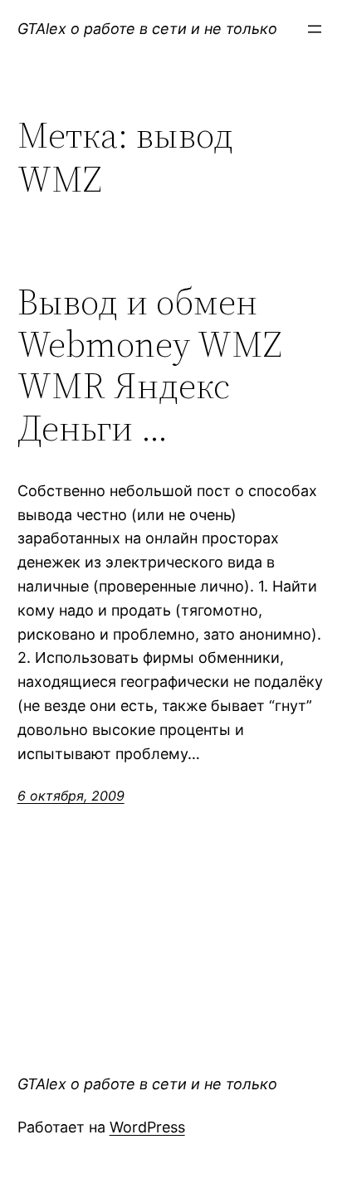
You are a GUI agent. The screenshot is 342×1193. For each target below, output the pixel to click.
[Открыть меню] (315, 29)
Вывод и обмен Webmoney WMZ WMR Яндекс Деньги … (149, 365)
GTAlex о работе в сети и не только (147, 28)
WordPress (147, 1127)
